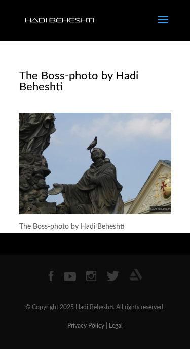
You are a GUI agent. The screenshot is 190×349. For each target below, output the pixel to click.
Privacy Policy (85, 326)
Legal (116, 326)
